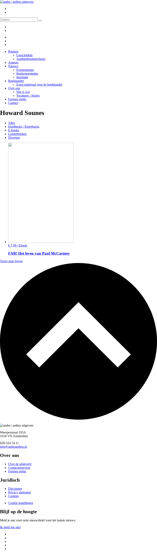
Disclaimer (15, 488)
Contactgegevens (19, 467)
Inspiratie (22, 77)
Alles (11, 123)
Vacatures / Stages (28, 95)
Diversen (14, 137)
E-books (13, 130)
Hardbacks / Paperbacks (23, 126)
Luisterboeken (17, 134)
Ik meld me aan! (10, 527)
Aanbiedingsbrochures (30, 59)
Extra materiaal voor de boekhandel (39, 84)
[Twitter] (10, 37)
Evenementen (25, 70)
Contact (13, 103)
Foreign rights (17, 99)
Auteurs (13, 62)
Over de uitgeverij (19, 464)
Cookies (13, 496)
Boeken (13, 51)
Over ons (14, 88)
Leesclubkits (24, 55)
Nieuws (13, 66)
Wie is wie (23, 92)
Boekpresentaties (27, 73)
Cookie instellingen (20, 503)
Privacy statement (19, 492)
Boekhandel (16, 81)
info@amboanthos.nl (13, 446)
